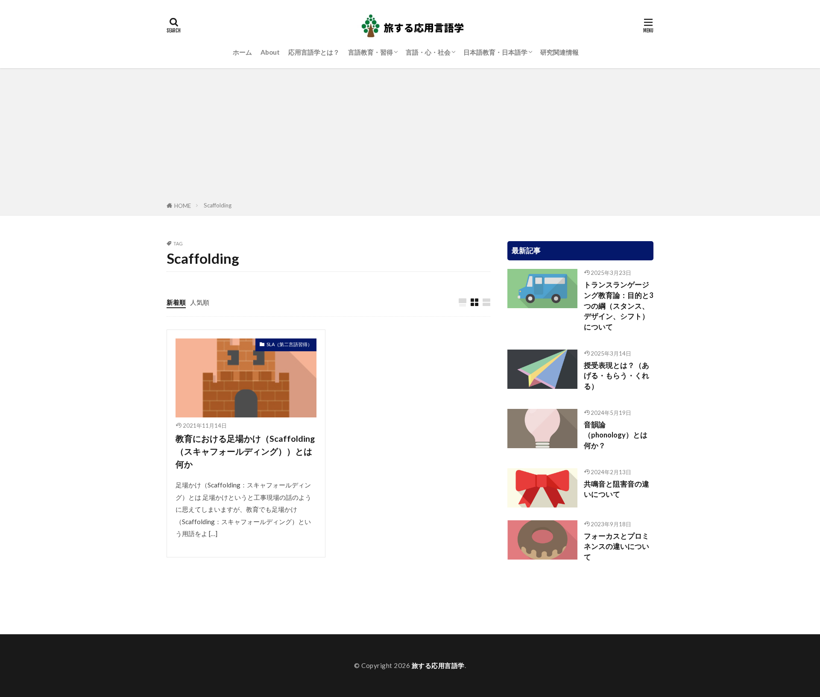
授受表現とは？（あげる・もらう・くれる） (616, 376)
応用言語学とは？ (314, 52)
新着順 (176, 302)
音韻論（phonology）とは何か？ (615, 435)
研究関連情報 (559, 52)
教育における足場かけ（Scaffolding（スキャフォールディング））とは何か (245, 451)
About (270, 52)
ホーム (242, 52)
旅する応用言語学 (438, 665)
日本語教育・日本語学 (495, 52)
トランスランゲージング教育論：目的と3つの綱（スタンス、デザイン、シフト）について (618, 305)
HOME (182, 205)
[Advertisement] (410, 136)
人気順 (199, 302)
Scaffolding (217, 205)
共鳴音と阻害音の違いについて (616, 489)
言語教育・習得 (370, 52)
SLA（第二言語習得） (289, 344)
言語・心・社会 (428, 52)
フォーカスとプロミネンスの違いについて (616, 547)
